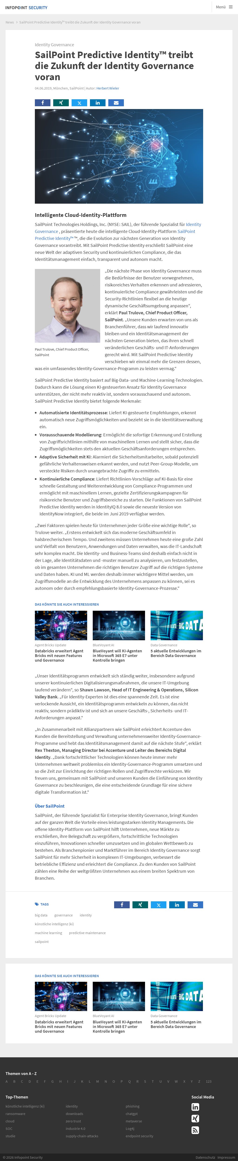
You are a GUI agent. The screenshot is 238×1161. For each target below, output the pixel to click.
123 (209, 1081)
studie (10, 1136)
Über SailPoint (50, 806)
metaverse (134, 1121)
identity (86, 915)
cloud (10, 1121)
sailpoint (42, 941)
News (10, 22)
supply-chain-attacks (82, 1136)
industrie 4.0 (75, 1128)
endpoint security (139, 1136)
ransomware (15, 1113)
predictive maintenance (87, 932)
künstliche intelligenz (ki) (54, 924)
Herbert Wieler (107, 88)
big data (41, 915)
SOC (9, 1128)
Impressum (226, 1157)
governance (63, 915)
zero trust (73, 1121)
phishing (132, 1106)
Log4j (130, 1128)
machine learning (48, 932)
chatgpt (132, 1113)
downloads (74, 1113)
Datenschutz (205, 1157)
